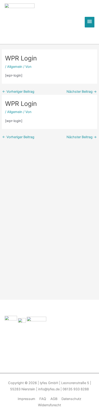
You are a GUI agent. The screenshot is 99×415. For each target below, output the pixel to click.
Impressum (26, 399)
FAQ (42, 399)
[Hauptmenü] (89, 22)
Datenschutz (71, 399)
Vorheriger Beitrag (18, 91)
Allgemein (14, 67)
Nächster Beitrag (82, 91)
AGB (53, 399)
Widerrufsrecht (49, 405)
